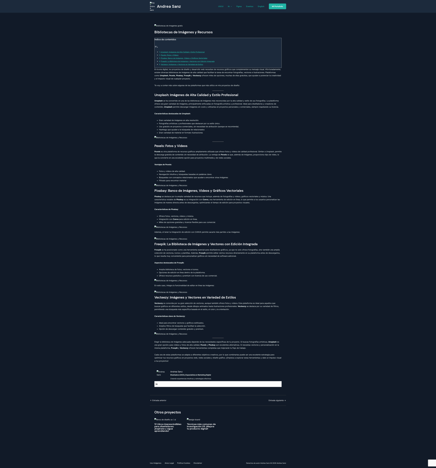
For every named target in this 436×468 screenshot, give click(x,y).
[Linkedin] (157, 384)
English (261, 6)
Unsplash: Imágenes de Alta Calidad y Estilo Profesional (183, 52)
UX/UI (220, 6)
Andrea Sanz (169, 6)
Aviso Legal (169, 463)
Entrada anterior (158, 400)
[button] (231, 6)
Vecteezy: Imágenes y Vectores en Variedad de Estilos (182, 64)
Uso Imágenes (155, 463)
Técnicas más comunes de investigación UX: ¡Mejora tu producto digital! (201, 426)
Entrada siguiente (277, 400)
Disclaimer (198, 463)
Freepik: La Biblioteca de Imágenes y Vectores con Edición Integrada (187, 61)
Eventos (249, 6)
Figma (239, 6)
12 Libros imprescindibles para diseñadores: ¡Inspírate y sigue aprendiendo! (167, 427)
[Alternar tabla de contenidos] (156, 47)
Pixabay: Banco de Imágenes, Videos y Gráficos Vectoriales (184, 58)
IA (229, 6)
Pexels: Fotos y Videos (169, 55)
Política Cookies (183, 463)
